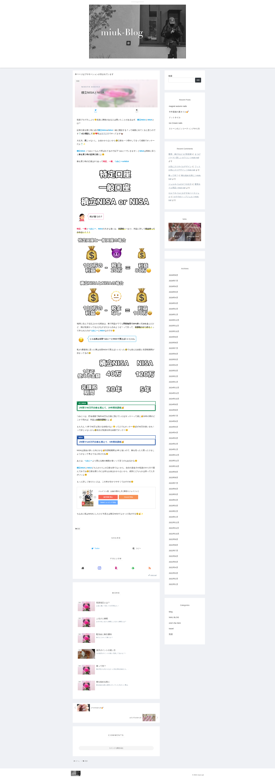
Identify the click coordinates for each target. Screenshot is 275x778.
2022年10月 (174, 534)
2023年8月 (173, 477)
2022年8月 (173, 545)
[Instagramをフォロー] (100, 568)
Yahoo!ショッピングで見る (108, 502)
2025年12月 (174, 320)
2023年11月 (174, 461)
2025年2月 (173, 376)
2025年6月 (173, 354)
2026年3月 (173, 303)
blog (171, 612)
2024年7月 (173, 416)
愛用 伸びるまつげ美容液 (180, 154)
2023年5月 (173, 494)
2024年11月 (174, 393)
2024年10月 (174, 399)
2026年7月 (173, 281)
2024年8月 (173, 410)
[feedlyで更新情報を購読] (133, 568)
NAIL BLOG (174, 617)
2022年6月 (173, 556)
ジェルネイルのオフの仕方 (180, 184)
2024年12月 (174, 388)
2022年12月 (174, 522)
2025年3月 (173, 371)
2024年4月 (173, 432)
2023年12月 (174, 455)
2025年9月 (173, 337)
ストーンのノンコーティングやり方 (184, 129)
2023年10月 (174, 466)
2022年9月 (173, 539)
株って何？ (173, 175)
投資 (78, 528)
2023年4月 (173, 500)
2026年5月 (173, 292)
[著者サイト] (83, 568)
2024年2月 (173, 444)
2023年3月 (173, 506)
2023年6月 (173, 489)
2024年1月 (173, 449)
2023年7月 (173, 483)
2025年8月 (173, 343)
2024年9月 (173, 404)
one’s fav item (175, 623)
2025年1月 (173, 382)
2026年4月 (173, 297)
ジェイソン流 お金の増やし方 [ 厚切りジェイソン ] (118, 491)
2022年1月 (173, 584)
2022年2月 (173, 579)
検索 (170, 76)
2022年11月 (174, 528)
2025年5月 (173, 359)
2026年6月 (173, 286)
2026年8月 (173, 275)
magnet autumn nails (178, 106)
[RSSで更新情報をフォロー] (150, 568)
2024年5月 (173, 427)
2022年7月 (173, 551)
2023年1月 (173, 517)
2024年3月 (173, 438)
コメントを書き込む (116, 748)
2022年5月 (173, 562)
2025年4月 (173, 365)
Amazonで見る (128, 497)
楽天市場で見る (108, 497)
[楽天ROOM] (116, 568)
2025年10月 (174, 331)
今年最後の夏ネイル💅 (179, 112)
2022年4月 (173, 567)
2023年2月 (173, 511)
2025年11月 (174, 326)
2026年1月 (173, 314)
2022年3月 (173, 573)
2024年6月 (173, 421)
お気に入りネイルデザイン (180, 166)
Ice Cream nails (175, 123)
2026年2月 (173, 309)
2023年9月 (173, 472)
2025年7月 (173, 348)
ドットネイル (174, 117)
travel (171, 629)
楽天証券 (105, 134)
